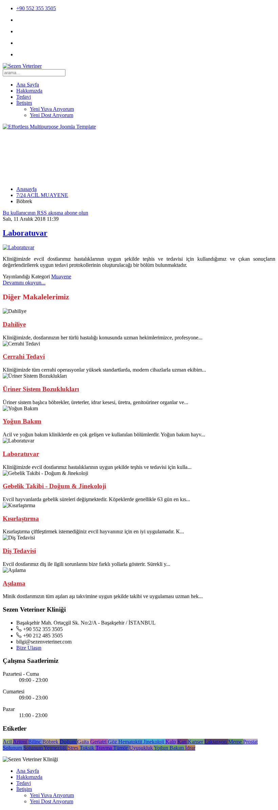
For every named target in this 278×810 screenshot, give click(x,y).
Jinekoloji (154, 742)
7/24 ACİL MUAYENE (42, 195)
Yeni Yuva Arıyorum (52, 109)
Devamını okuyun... (24, 282)
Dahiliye (14, 324)
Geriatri (99, 742)
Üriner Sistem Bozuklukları (41, 389)
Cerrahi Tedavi (24, 356)
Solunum (13, 748)
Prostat (250, 742)
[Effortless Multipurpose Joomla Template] (49, 127)
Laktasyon (216, 742)
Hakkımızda (29, 91)
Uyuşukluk (141, 748)
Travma (104, 748)
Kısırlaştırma (21, 518)
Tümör (121, 748)
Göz (113, 742)
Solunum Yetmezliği (45, 748)
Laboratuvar (25, 233)
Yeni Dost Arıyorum (51, 115)
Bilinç (35, 742)
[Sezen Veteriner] (22, 66)
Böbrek (51, 742)
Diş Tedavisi (19, 550)
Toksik (88, 748)
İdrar (190, 748)
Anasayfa (26, 189)
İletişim (24, 103)
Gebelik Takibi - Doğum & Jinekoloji (54, 486)
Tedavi (23, 97)
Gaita (83, 742)
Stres (74, 748)
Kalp (171, 742)
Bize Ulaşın (28, 648)
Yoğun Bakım (22, 421)
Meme (235, 742)
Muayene (61, 276)
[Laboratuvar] (18, 247)
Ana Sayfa (27, 84)
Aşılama (14, 583)
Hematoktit (130, 742)
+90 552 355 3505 (36, 8)
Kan (182, 742)
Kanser (196, 742)
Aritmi (20, 742)
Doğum (68, 742)
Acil (8, 742)
